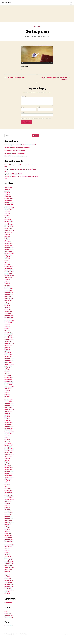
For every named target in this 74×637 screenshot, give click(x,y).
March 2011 (7, 533)
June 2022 (7, 281)
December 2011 (8, 516)
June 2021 (7, 304)
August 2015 (7, 433)
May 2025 (7, 215)
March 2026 (7, 196)
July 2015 (7, 435)
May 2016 (7, 417)
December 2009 (8, 561)
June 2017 (7, 392)
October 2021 (8, 296)
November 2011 (8, 518)
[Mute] (49, 62)
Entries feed (7, 613)
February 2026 (8, 198)
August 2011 (7, 524)
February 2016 (8, 422)
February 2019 (8, 354)
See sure (6, 176)
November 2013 (8, 473)
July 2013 (7, 481)
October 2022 (8, 274)
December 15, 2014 (36, 36)
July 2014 (7, 458)
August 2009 (8, 569)
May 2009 (7, 575)
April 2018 (7, 373)
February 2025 (8, 221)
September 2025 (9, 208)
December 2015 (8, 426)
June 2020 (7, 326)
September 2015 (9, 432)
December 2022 (8, 270)
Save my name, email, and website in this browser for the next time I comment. (36, 118)
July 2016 (7, 413)
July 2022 (7, 279)
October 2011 (8, 520)
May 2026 (7, 193)
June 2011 (7, 528)
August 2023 (8, 255)
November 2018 (8, 360)
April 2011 (7, 531)
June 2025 (7, 213)
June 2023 (7, 258)
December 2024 (8, 225)
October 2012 (8, 497)
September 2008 (9, 590)
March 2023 (7, 264)
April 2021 (7, 307)
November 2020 (8, 317)
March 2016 (7, 420)
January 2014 (8, 469)
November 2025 (8, 204)
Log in (6, 611)
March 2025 (7, 219)
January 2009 (8, 582)
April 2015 (7, 441)
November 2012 (8, 496)
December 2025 (8, 202)
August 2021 (7, 300)
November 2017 (8, 383)
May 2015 (7, 439)
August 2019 (8, 345)
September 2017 (9, 386)
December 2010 (8, 539)
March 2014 (7, 466)
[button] (37, 55)
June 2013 (7, 482)
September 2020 (9, 321)
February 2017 (8, 400)
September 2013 (9, 477)
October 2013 (8, 475)
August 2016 (8, 411)
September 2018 (9, 364)
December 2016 (8, 403)
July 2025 (7, 211)
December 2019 (8, 338)
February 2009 (8, 580)
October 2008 (8, 588)
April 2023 (7, 262)
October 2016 (8, 407)
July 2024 (7, 234)
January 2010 (8, 560)
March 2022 (7, 287)
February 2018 (8, 377)
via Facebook (37, 26)
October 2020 (8, 319)
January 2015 (8, 447)
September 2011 (8, 522)
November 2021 (8, 294)
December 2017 (8, 381)
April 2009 (7, 577)
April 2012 (7, 509)
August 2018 (8, 366)
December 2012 (8, 494)
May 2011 (7, 530)
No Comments (46, 36)
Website (22, 112)
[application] (37, 55)
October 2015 (8, 430)
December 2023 (8, 247)
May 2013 (7, 484)
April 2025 (7, 217)
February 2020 (8, 334)
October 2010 (8, 543)
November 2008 (8, 586)
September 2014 (9, 454)
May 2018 (7, 371)
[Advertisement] (37, 13)
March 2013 (7, 488)
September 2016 (9, 409)
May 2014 (7, 462)
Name (22, 107)
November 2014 (8, 450)
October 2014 (8, 452)
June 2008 (7, 592)
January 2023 (8, 268)
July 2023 (7, 257)
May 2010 (7, 552)
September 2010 (9, 545)
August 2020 (8, 322)
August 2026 (8, 187)
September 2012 (9, 499)
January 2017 (8, 402)
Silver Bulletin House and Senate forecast (15, 156)
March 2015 (7, 443)
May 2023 (7, 260)
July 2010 (7, 548)
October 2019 (8, 341)
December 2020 (8, 315)
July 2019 (7, 347)
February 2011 (8, 535)
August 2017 (7, 388)
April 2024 (7, 240)
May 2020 (7, 328)
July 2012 (7, 503)
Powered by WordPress (22, 633)
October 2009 (8, 565)
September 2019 (9, 343)
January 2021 (8, 313)
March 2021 (7, 309)
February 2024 (8, 243)
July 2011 (7, 526)
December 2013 (8, 471)
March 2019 (7, 353)
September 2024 (9, 230)
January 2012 (8, 514)
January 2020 (8, 336)
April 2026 (7, 194)
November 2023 (8, 249)
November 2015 (8, 428)
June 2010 (7, 550)
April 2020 (7, 330)
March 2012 (7, 511)
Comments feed (8, 615)
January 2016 (8, 424)
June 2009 (7, 573)
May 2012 (7, 507)
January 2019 (8, 356)
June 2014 (7, 460)
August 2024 (8, 232)
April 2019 (7, 351)
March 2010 (7, 556)
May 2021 (7, 305)
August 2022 (8, 277)
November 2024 (8, 226)
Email (39, 107)
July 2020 (7, 324)
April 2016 (7, 418)
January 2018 (8, 379)
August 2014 (8, 456)
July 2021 (7, 302)
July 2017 (7, 390)
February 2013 (8, 490)
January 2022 (8, 290)
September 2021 (9, 298)
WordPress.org (8, 617)
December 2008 (8, 584)
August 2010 (8, 546)
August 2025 (8, 210)
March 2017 (7, 398)
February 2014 (8, 467)
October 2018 (8, 362)
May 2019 (7, 349)
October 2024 (8, 228)
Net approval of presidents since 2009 (14, 153)
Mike (5, 165)
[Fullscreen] (51, 62)
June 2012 (7, 505)
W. (28, 36)
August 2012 (7, 501)
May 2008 (7, 594)
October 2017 (8, 385)
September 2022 (9, 275)
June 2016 (7, 415)
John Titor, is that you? (15, 174)
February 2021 (8, 311)
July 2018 (7, 368)
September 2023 (9, 253)
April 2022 (7, 285)
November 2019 (8, 339)
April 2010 (7, 554)
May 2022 (7, 283)
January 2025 (8, 223)
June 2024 (7, 236)
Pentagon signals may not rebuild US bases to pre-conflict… (20, 145)
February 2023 (8, 266)
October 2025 (8, 206)
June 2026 (7, 191)
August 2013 (7, 479)
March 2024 (7, 242)
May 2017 (7, 394)
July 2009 (7, 571)
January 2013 (8, 492)
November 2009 (8, 563)
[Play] (22, 62)
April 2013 (7, 486)
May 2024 (7, 238)
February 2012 (8, 513)
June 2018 (7, 369)
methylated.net (6, 2)
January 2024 (8, 245)
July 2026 (7, 189)
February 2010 (8, 558)
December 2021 (8, 292)
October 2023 (8, 251)
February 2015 (8, 445)
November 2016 (8, 405)
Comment (23, 96)
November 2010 (8, 541)
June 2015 (7, 437)
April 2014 (7, 464)
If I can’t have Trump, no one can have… (14, 150)
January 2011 (8, 537)
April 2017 (7, 396)
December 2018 (8, 358)
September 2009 (9, 567)
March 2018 (7, 375)
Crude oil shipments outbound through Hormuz (17, 147)
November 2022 (8, 272)
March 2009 (7, 578)
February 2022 (8, 289)
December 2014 (8, 449)
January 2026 (8, 200)
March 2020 (7, 332)
